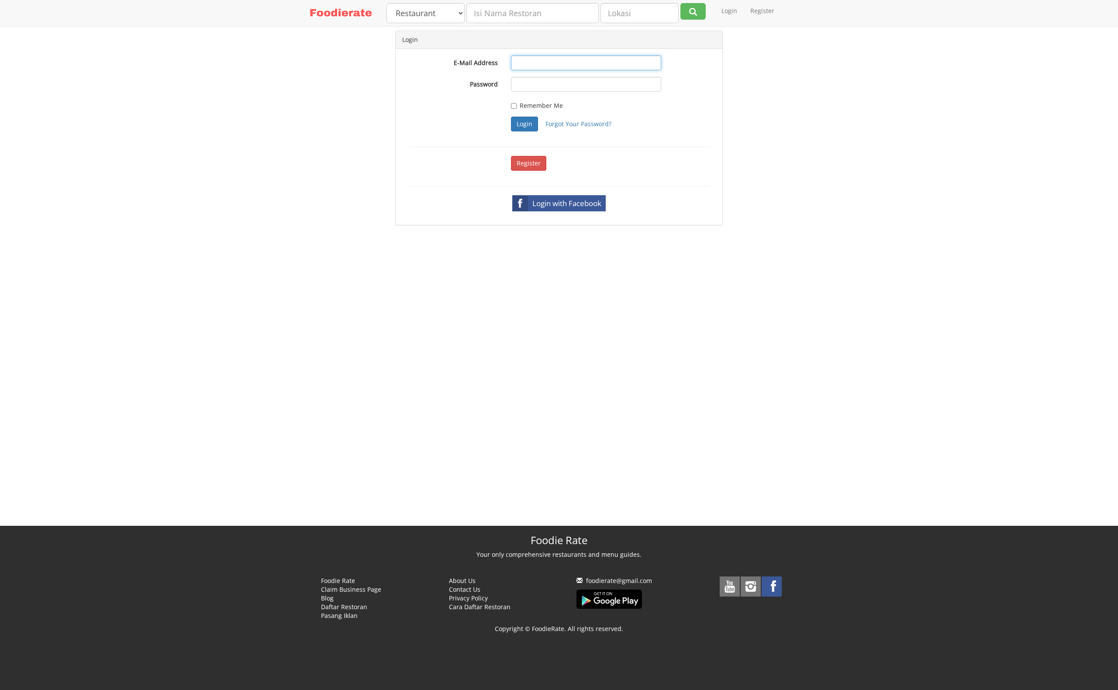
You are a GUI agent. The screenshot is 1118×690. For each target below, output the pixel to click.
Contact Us (464, 589)
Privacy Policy (468, 598)
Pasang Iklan (339, 615)
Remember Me (541, 105)
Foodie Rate (338, 580)
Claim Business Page (351, 589)
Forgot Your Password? (578, 124)
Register (762, 11)
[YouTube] (730, 586)
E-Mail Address (476, 63)
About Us (462, 580)
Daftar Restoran (344, 607)
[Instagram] (751, 586)
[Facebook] (772, 586)
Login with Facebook (566, 203)
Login (729, 11)
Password (484, 84)
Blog (327, 598)
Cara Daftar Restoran (480, 607)
